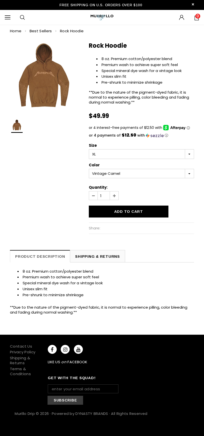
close (193, 4)
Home (15, 31)
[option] (44, 76)
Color (94, 165)
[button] (141, 135)
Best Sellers (41, 31)
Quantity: (98, 187)
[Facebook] (52, 349)
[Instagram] (65, 349)
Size (93, 145)
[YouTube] (78, 349)
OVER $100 (132, 5)
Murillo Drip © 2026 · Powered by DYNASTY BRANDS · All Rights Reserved (81, 413)
